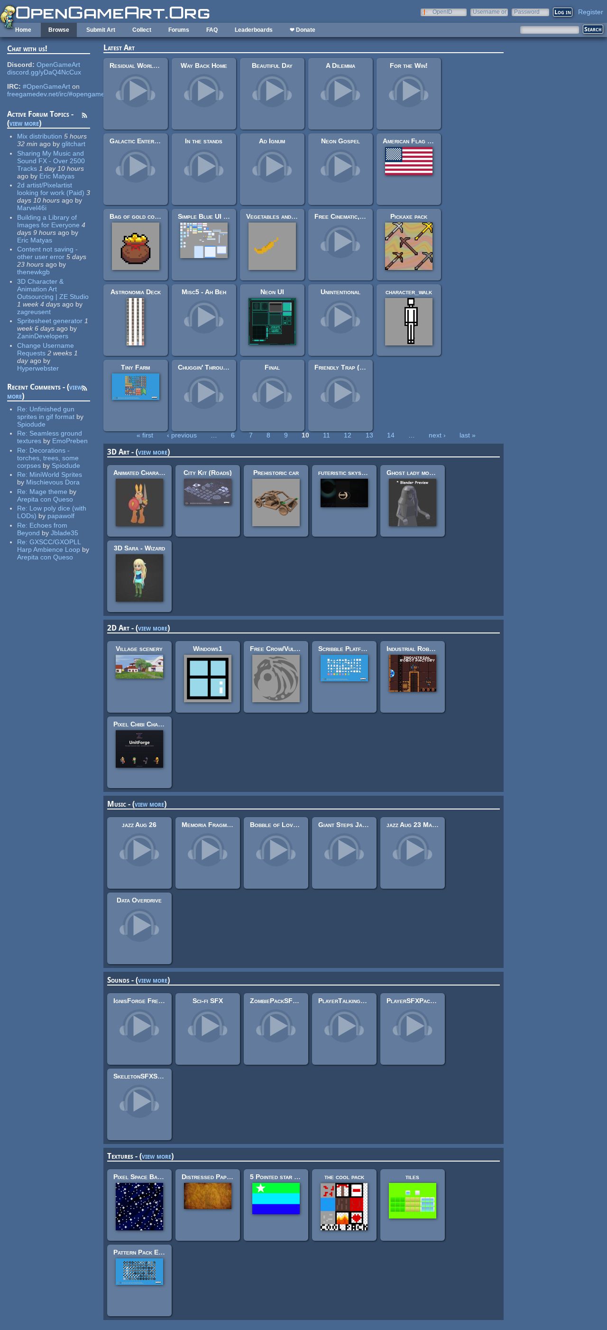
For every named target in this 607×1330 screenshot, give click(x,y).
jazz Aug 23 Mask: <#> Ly (425, 824)
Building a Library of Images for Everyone (48, 221)
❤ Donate (302, 30)
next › (437, 435)
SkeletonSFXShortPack (149, 1076)
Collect (141, 30)
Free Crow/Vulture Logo (287, 648)
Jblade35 (64, 533)
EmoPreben (70, 441)
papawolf (60, 516)
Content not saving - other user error (47, 252)
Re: (23, 409)
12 (347, 435)
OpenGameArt (58, 64)
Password (527, 12)
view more (24, 123)
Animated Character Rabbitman (158, 472)
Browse (58, 30)
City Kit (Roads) (208, 472)
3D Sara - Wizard (139, 548)
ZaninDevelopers (42, 336)
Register (590, 12)
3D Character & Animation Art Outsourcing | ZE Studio (53, 289)
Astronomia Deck (135, 292)
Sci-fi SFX (208, 1000)
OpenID (442, 12)
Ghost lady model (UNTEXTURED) (438, 472)
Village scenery (139, 648)
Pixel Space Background (149, 1177)
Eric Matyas (56, 176)
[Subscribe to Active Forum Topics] (84, 117)
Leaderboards (254, 30)
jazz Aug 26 (139, 824)
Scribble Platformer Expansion (363, 648)
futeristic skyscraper (349, 472)
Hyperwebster (38, 368)
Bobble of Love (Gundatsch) (292, 824)
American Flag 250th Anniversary (432, 141)
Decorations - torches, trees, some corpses (48, 457)
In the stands (203, 141)
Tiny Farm (135, 367)
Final (272, 367)
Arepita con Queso (45, 499)
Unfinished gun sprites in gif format (45, 412)
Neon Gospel (340, 141)
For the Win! (409, 65)
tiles (412, 1177)
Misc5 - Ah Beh (204, 292)
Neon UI (272, 292)
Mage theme (48, 491)
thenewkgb (33, 272)
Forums (178, 30)
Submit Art (100, 30)
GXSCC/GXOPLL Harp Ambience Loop (49, 545)
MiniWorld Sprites (55, 474)
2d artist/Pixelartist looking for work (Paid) (50, 188)
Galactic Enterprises (141, 141)
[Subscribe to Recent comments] (84, 389)
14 (391, 435)
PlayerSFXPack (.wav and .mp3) (432, 1000)
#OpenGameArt (46, 86)
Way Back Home (204, 65)
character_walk (409, 292)
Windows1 (207, 648)
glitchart (73, 144)
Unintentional (340, 292)
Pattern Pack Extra (142, 1252)
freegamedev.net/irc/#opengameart (60, 94)
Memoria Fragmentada (214, 824)
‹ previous (182, 435)
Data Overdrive (139, 900)
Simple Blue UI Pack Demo (216, 216)
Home (23, 30)
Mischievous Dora (53, 482)
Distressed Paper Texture (220, 1177)
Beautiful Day (272, 65)
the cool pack (344, 1177)
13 (369, 435)
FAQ (212, 30)
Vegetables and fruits (278, 216)
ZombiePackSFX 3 (276, 1000)
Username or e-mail (489, 12)
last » (468, 435)
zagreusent (34, 312)
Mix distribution (39, 136)
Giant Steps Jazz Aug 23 (354, 824)
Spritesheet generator (50, 321)
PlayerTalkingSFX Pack (353, 1000)
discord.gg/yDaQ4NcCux (44, 72)
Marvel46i (31, 208)
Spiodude (31, 424)
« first (145, 435)
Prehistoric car (276, 472)
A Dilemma (340, 65)
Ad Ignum (272, 141)
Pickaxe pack (408, 216)
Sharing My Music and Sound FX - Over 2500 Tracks (51, 160)
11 (326, 435)
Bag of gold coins (136, 216)
